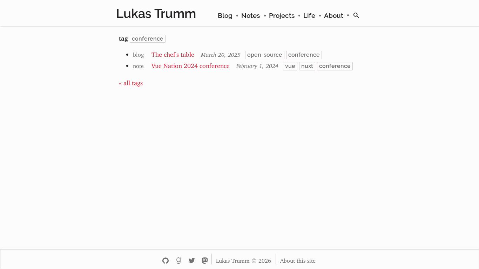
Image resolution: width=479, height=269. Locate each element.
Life (309, 15)
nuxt (307, 66)
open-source (264, 54)
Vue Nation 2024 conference (190, 64)
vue (290, 66)
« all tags (131, 81)
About (333, 15)
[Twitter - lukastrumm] (191, 259)
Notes (250, 15)
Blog (225, 15)
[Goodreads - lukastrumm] (178, 259)
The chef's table (172, 52)
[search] (356, 15)
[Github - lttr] (165, 259)
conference (304, 54)
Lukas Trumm (156, 13)
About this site (298, 259)
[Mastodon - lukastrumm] (204, 259)
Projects (282, 15)
